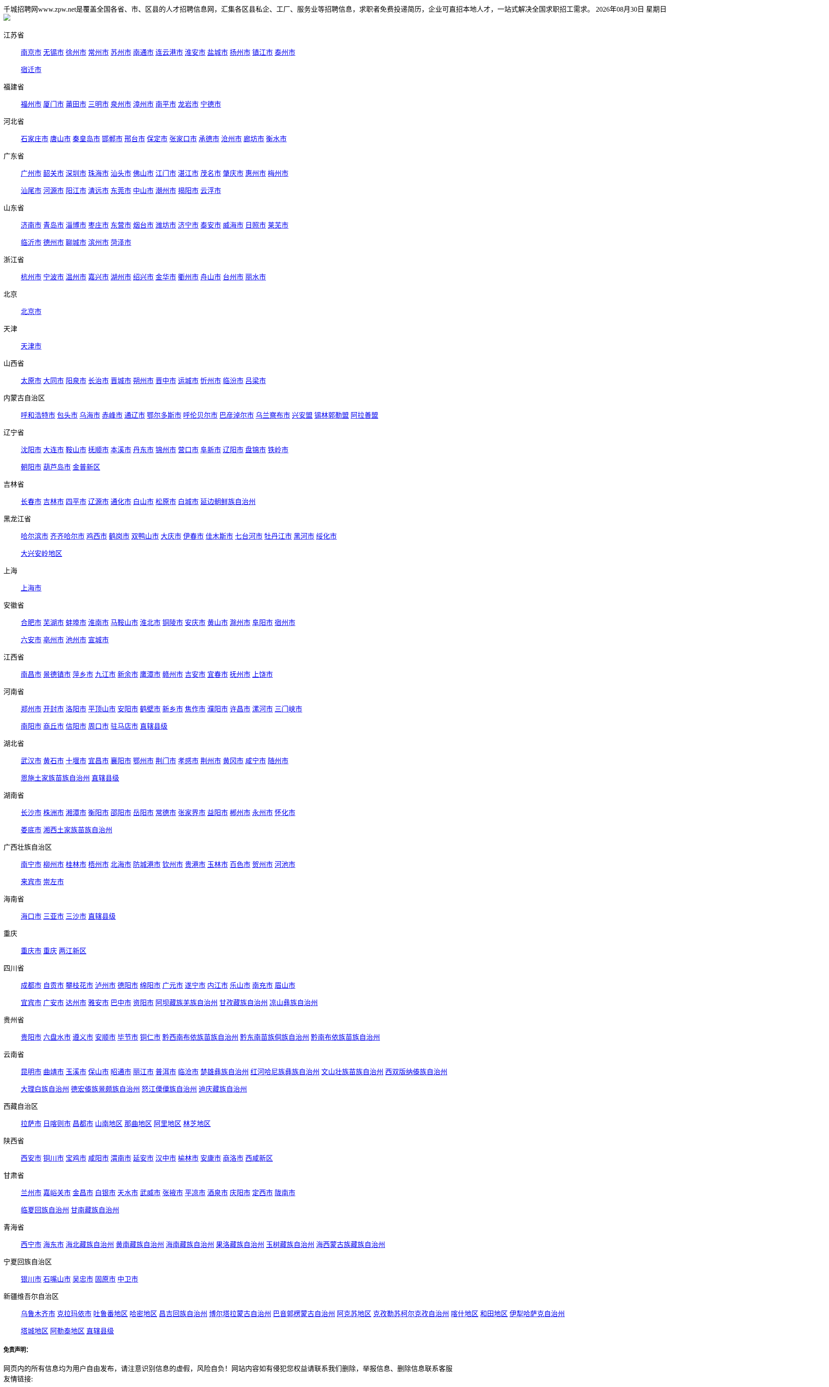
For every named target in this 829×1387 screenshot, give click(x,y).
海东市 (53, 1244)
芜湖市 (53, 622)
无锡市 (53, 52)
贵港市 (195, 864)
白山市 (143, 501)
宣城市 (98, 640)
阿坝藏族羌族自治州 (186, 1002)
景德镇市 (57, 674)
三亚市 (53, 916)
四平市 (76, 501)
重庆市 (31, 951)
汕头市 (121, 173)
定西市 (262, 1193)
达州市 (76, 1002)
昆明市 (31, 1072)
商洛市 (233, 1158)
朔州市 (143, 380)
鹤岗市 (119, 536)
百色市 (240, 864)
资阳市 (143, 1002)
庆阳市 (240, 1193)
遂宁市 (195, 985)
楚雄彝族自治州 (224, 1072)
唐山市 (60, 139)
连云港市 (169, 52)
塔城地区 (34, 1331)
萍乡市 (83, 674)
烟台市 (143, 225)
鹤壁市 (150, 709)
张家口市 (183, 139)
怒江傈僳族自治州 (169, 1089)
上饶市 (262, 674)
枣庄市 (98, 225)
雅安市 (98, 1002)
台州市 (233, 277)
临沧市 (188, 1072)
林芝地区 (197, 1123)
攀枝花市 (79, 985)
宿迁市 (31, 69)
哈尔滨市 (34, 536)
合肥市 (31, 622)
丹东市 (143, 450)
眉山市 (285, 985)
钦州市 (172, 864)
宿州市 (285, 622)
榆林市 (188, 1158)
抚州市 (240, 674)
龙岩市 (188, 104)
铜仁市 (150, 1037)
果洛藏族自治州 (240, 1244)
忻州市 (210, 380)
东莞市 (121, 190)
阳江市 (76, 190)
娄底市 (31, 830)
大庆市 (171, 536)
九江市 (105, 674)
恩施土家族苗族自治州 (55, 778)
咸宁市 (255, 761)
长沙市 (31, 812)
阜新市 (210, 450)
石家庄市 (34, 139)
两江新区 (72, 951)
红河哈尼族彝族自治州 (285, 1072)
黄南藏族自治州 (140, 1244)
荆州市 (210, 761)
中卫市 (127, 1279)
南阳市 (31, 726)
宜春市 (217, 674)
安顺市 (105, 1037)
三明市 (98, 104)
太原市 (31, 380)
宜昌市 (98, 761)
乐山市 (240, 985)
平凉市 (195, 1193)
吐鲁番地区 (110, 1313)
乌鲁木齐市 (38, 1313)
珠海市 (98, 173)
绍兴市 (143, 277)
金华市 (165, 277)
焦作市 (195, 709)
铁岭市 (278, 450)
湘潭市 (76, 812)
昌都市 (83, 1123)
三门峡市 (288, 709)
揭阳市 (188, 190)
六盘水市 (57, 1037)
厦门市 (53, 104)
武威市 (150, 1193)
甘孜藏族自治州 (243, 1002)
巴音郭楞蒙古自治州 (304, 1313)
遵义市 (83, 1037)
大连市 (53, 450)
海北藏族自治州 (90, 1244)
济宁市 (188, 225)
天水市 (127, 1193)
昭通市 (121, 1072)
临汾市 (233, 380)
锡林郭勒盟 (331, 415)
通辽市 (134, 415)
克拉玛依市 (74, 1313)
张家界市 (192, 812)
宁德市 (210, 104)
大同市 (53, 380)
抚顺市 (98, 450)
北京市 (31, 311)
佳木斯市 (219, 536)
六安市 (31, 640)
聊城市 (76, 242)
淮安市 (195, 52)
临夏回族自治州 (45, 1210)
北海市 (121, 864)
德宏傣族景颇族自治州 (105, 1089)
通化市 (121, 501)
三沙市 (76, 916)
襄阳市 (121, 761)
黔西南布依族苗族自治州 (200, 1037)
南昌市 (31, 674)
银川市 (31, 1279)
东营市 (121, 225)
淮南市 (98, 622)
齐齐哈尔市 (67, 536)
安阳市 (127, 709)
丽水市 (255, 277)
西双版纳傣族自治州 (416, 1072)
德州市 (53, 242)
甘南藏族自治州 (95, 1210)
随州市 (278, 761)
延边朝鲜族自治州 (228, 501)
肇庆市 (233, 173)
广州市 (31, 173)
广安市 (53, 1002)
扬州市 (240, 52)
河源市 (53, 190)
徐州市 (76, 52)
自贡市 (53, 985)
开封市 (53, 709)
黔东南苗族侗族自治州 (274, 1037)
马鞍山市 (124, 622)
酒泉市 (217, 1193)
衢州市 (188, 277)
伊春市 (193, 536)
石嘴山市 (57, 1279)
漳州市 (143, 104)
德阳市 (127, 985)
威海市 (233, 225)
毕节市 (127, 1037)
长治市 (98, 380)
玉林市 (217, 864)
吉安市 (195, 674)
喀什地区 (464, 1313)
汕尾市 (31, 190)
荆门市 (165, 761)
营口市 (188, 450)
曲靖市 (53, 1072)
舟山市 (210, 277)
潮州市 (165, 190)
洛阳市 (76, 709)
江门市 (165, 173)
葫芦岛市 (57, 467)
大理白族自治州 (45, 1089)
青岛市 (53, 225)
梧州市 (98, 864)
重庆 (50, 951)
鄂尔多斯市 (164, 415)
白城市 (188, 501)
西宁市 (31, 1244)
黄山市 (217, 622)
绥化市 (326, 536)
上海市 (31, 588)
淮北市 (150, 622)
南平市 (165, 104)
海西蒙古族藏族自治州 (350, 1244)
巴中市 (121, 1002)
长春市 (31, 501)
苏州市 (121, 52)
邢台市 (134, 139)
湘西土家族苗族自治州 (77, 830)
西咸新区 (259, 1158)
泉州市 (121, 104)
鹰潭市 (150, 674)
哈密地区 (143, 1313)
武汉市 (31, 761)
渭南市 (121, 1158)
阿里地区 (167, 1123)
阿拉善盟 (364, 415)
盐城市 (217, 52)
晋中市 (165, 380)
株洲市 (53, 812)
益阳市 (217, 812)
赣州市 (172, 674)
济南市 (31, 225)
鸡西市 (96, 536)
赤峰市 (112, 415)
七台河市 (249, 536)
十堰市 (76, 761)
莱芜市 (278, 225)
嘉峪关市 (57, 1193)
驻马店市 (124, 726)
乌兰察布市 (273, 415)
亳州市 (53, 640)
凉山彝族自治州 (293, 1002)
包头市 (67, 415)
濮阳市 (217, 709)
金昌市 (83, 1193)
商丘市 (53, 726)
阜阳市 (262, 622)
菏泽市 (121, 242)
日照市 (255, 225)
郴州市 (240, 812)
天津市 (31, 346)
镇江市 (262, 52)
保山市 (98, 1072)
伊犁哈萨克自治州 (537, 1313)
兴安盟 (302, 415)
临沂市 (31, 242)
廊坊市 (254, 139)
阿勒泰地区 (67, 1331)
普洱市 (165, 1072)
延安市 (143, 1158)
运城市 (188, 380)
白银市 (105, 1193)
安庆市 (195, 622)
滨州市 (98, 242)
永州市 (262, 812)
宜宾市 (31, 1002)
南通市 (143, 52)
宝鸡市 (76, 1158)
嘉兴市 (98, 277)
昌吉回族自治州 (183, 1313)
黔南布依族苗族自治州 (345, 1037)
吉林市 (53, 501)
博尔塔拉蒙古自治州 (240, 1313)
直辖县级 (154, 726)
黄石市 (53, 761)
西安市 (31, 1158)
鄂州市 (143, 761)
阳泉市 (76, 380)
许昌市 (240, 709)
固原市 (105, 1279)
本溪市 (121, 450)
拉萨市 (31, 1123)
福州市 (31, 104)
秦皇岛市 (86, 139)
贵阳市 (31, 1037)
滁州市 (240, 622)
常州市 (98, 52)
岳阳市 (143, 812)
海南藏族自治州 (190, 1244)
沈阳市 (31, 450)
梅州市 (278, 173)
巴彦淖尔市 (236, 415)
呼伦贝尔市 (200, 415)
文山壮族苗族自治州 (352, 1072)
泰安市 (210, 225)
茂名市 (210, 173)
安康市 (210, 1158)
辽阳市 (233, 450)
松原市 (165, 501)
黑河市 (304, 536)
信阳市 (76, 726)
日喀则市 (57, 1123)
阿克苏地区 (354, 1313)
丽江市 (143, 1072)
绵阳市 (150, 985)
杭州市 (31, 277)
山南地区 (109, 1123)
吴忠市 (83, 1279)
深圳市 (76, 173)
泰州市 (285, 52)
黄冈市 (233, 761)
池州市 (76, 640)
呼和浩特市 (38, 415)
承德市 (209, 139)
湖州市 (121, 277)
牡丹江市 (278, 536)
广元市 (172, 985)
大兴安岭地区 (41, 553)
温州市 (76, 277)
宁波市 (53, 277)
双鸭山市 (145, 536)
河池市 (285, 864)
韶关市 (53, 173)
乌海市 (89, 415)
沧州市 (231, 139)
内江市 (217, 985)
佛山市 (143, 173)
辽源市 (98, 501)
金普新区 (86, 467)
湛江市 (188, 173)
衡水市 (276, 139)
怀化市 (285, 812)
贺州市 (262, 864)
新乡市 (172, 709)
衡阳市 (98, 812)
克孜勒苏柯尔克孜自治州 (411, 1313)
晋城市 (121, 380)
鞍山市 (76, 450)
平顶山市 (102, 709)
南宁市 (31, 864)
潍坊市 (165, 225)
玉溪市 (76, 1072)
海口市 (31, 916)
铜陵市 (172, 622)
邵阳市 (121, 812)
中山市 (143, 190)
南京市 (31, 52)
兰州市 (31, 1193)
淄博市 (76, 225)
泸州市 (105, 985)
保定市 (157, 139)
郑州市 (31, 709)
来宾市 (31, 882)
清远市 (98, 190)
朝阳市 (31, 467)
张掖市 (172, 1193)
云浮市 (210, 190)
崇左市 (53, 882)
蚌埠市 (76, 622)
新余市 (127, 674)
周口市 (98, 726)
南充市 (262, 985)
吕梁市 (255, 380)
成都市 (31, 985)
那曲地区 (138, 1123)
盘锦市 (255, 450)
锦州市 (165, 450)
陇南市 (285, 1193)
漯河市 (262, 709)
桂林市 (76, 864)
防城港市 (147, 864)
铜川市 (53, 1158)
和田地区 (494, 1313)
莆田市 (76, 104)
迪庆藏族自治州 (223, 1089)
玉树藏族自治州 (290, 1244)
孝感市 (188, 761)
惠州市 (255, 173)
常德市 (165, 812)
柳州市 (53, 864)
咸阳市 (98, 1158)
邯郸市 (112, 139)
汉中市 (165, 1158)
